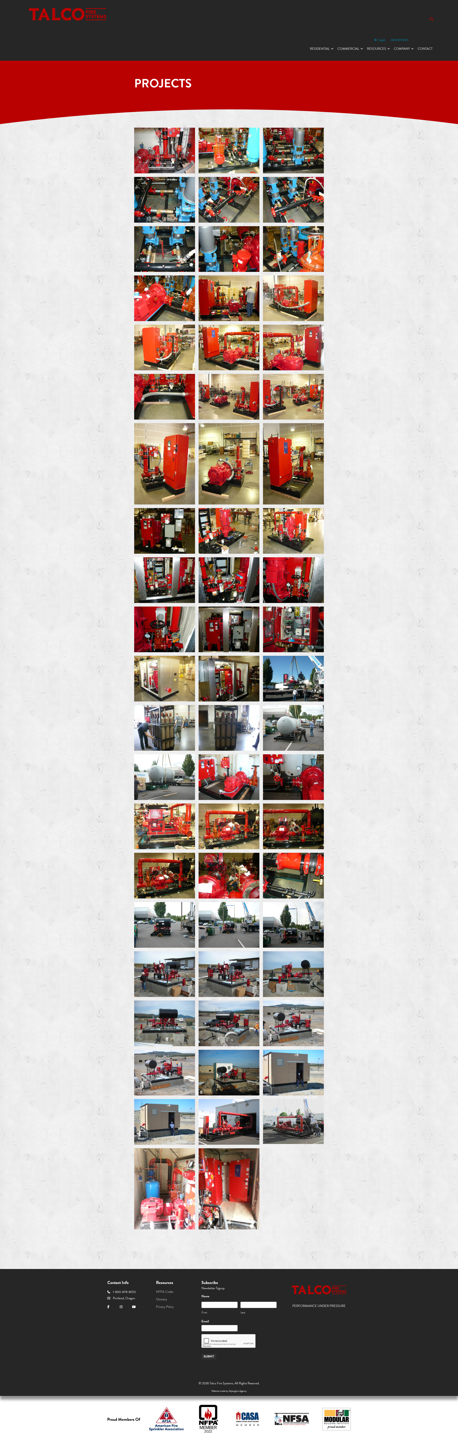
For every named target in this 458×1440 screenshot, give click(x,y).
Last (243, 1312)
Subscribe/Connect (423, 40)
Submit (209, 1357)
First (204, 1312)
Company (402, 48)
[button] (432, 19)
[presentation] (228, 1341)
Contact (425, 48)
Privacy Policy (165, 1306)
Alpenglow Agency (238, 1391)
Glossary (161, 1299)
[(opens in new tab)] (166, 1418)
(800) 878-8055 (399, 40)
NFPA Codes (164, 1291)
